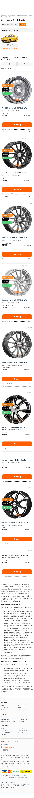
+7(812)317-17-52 (10, 741)
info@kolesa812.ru (8, 744)
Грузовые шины (5, 707)
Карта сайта (4, 782)
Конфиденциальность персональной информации (15, 784)
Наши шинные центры (9, 747)
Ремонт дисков (22, 717)
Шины (15, 24)
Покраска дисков (23, 719)
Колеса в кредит (5, 732)
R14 (25, 64)
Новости (20, 728)
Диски (23, 24)
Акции (2, 728)
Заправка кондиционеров (8, 721)
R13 (8, 64)
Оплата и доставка (6, 730)
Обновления (12, 782)
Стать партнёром (23, 730)
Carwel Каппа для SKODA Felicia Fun (15, 522)
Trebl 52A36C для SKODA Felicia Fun (15, 108)
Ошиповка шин (22, 721)
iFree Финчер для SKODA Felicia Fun (15, 173)
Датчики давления (23, 709)
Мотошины (21, 705)
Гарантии (3, 734)
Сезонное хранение (6, 719)
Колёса (6, 24)
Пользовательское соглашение (10, 787)
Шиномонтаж (5, 717)
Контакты (20, 732)
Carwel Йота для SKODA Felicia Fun (14, 427)
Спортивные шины (6, 709)
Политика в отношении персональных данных (14, 785)
